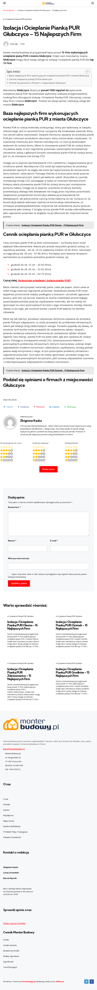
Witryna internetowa (18, 558)
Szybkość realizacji (40, 443)
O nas (5, 799)
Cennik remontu (10, 945)
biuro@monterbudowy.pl (14, 749)
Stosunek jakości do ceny (11, 443)
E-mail (54, 540)
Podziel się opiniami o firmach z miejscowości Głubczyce (37, 82)
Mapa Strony (8, 821)
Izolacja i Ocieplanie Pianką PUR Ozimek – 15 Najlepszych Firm (71, 625)
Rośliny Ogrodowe (11, 956)
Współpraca (8, 815)
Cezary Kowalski (11, 872)
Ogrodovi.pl (8, 961)
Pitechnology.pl (28, 981)
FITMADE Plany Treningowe (15, 832)
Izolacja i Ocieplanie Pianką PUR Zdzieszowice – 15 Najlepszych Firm (20, 674)
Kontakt (6, 804)
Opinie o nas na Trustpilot (14, 923)
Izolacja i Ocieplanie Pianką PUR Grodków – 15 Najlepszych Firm (72, 672)
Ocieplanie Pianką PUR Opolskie (18, 19)
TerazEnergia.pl (10, 967)
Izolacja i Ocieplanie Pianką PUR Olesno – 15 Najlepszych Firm (22, 625)
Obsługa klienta (72, 443)
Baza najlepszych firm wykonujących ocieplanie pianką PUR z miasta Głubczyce (49, 75)
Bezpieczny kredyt (11, 950)
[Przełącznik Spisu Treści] (86, 71)
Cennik (6, 939)
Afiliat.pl (60, 981)
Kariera (6, 810)
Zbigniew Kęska (31, 420)
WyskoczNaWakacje (11, 826)
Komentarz (14, 507)
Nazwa (12, 540)
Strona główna (8, 10)
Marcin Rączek (10, 878)
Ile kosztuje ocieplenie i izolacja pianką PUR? (44, 280)
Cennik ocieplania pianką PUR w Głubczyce (30, 79)
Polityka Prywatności (12, 837)
